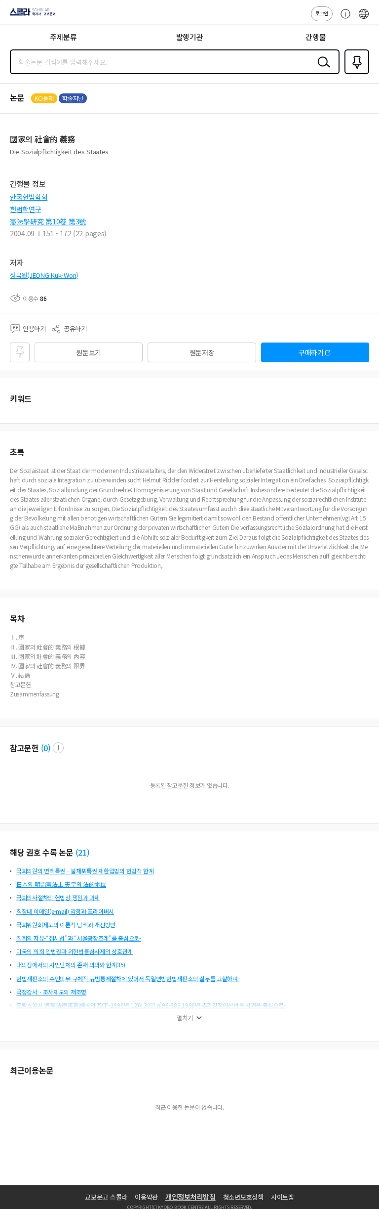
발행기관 (189, 37)
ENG (363, 18)
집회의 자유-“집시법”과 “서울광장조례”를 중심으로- (78, 938)
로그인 (321, 13)
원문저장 (202, 352)
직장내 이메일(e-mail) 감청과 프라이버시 (65, 911)
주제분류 (63, 37)
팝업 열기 (58, 747)
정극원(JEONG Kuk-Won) (44, 275)
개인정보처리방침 (190, 1197)
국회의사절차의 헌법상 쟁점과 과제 (58, 897)
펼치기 (185, 1017)
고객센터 (343, 18)
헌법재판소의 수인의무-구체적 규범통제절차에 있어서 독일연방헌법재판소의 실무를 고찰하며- (128, 978)
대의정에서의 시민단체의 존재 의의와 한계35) (70, 964)
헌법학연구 (25, 209)
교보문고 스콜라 (106, 1197)
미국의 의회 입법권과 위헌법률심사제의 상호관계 (74, 951)
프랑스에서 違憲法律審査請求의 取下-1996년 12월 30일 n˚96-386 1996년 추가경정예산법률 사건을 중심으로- (151, 1005)
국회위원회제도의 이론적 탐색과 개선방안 (65, 924)
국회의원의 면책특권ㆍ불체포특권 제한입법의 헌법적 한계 (85, 870)
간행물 (315, 37)
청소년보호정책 (243, 1197)
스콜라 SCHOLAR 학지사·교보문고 (30, 15)
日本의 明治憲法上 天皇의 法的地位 (61, 884)
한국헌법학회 (28, 197)
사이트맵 (282, 1197)
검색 (321, 69)
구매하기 (311, 352)
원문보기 (88, 352)
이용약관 (146, 1197)
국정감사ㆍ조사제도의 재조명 (51, 992)
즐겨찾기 (354, 73)
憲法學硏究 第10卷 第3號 (48, 221)
